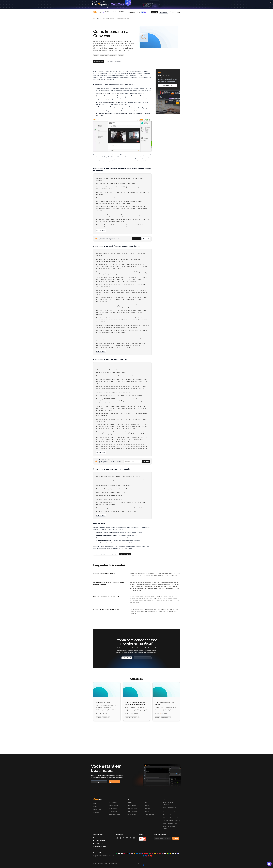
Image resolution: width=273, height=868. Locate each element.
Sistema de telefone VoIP (169, 811)
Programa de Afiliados (132, 811)
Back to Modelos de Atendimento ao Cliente (106, 554)
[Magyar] (147, 853)
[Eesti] (137, 853)
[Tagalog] (146, 856)
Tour (94, 815)
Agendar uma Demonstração (114, 61)
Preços (94, 806)
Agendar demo (136, 238)
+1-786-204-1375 (100, 843)
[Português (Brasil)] (168, 853)
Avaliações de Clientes (132, 808)
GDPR (158, 863)
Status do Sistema (113, 808)
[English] (132, 853)
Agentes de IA (107, 12)
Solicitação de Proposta (114, 814)
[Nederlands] (160, 853)
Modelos (147, 811)
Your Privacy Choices (150, 865)
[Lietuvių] (155, 853)
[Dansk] (124, 853)
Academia (147, 808)
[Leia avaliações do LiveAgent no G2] (142, 839)
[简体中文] (151, 856)
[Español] (134, 853)
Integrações (96, 812)
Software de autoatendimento (170, 814)
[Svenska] (143, 856)
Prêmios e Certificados (132, 805)
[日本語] (152, 853)
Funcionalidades (97, 809)
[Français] (142, 853)
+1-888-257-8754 (100, 841)
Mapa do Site (165, 863)
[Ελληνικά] (129, 853)
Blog (146, 802)
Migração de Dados (113, 805)
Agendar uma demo (114, 782)
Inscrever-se (146, 461)
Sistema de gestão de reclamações (171, 820)
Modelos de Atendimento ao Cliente (105, 18)
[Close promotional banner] (271, 2)
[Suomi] (139, 853)
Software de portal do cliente (170, 823)
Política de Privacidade (149, 863)
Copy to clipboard (100, 230)
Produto (114, 11)
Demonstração (163, 12)
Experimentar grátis (125, 554)
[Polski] (165, 853)
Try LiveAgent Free (167, 85)
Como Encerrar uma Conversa (124, 18)
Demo (94, 803)
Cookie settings (174, 863)
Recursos (121, 11)
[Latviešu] (157, 853)
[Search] (148, 12)
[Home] (94, 18)
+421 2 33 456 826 (100, 838)
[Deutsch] (127, 853)
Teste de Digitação (149, 814)
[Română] (170, 853)
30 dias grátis (146, 238)
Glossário (147, 805)
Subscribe (175, 838)
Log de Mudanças (113, 811)
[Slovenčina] (175, 853)
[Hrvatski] (145, 853)
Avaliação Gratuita (98, 61)
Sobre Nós (129, 802)
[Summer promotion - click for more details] (136, 4)
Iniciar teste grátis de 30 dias (99, 782)
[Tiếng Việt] (148, 856)
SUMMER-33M (99, 7)
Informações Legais (131, 814)
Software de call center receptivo (171, 817)
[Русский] (173, 853)
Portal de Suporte (113, 802)
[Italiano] (150, 853)
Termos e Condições (125, 863)
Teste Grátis (154, 12)
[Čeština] (122, 853)
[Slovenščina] (178, 853)
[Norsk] (163, 853)
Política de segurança (137, 863)
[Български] (119, 853)
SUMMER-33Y (113, 7)
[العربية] (116, 853)
